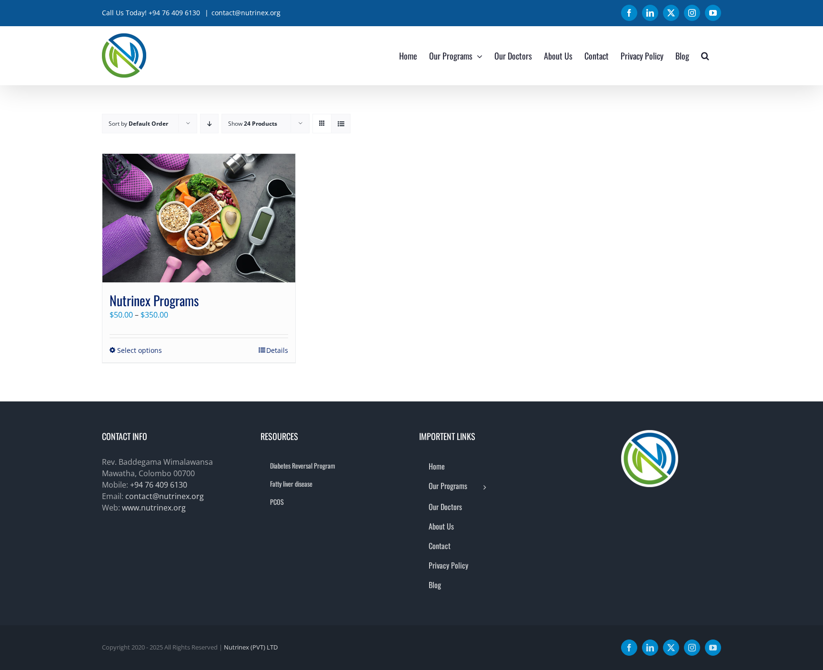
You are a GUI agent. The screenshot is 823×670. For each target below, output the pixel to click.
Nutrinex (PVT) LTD (251, 647)
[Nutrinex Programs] (198, 218)
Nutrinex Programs (154, 300)
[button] (705, 55)
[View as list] (340, 123)
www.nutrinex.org (154, 507)
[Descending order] (209, 123)
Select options (139, 350)
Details (277, 350)
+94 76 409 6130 (158, 485)
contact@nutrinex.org (246, 12)
